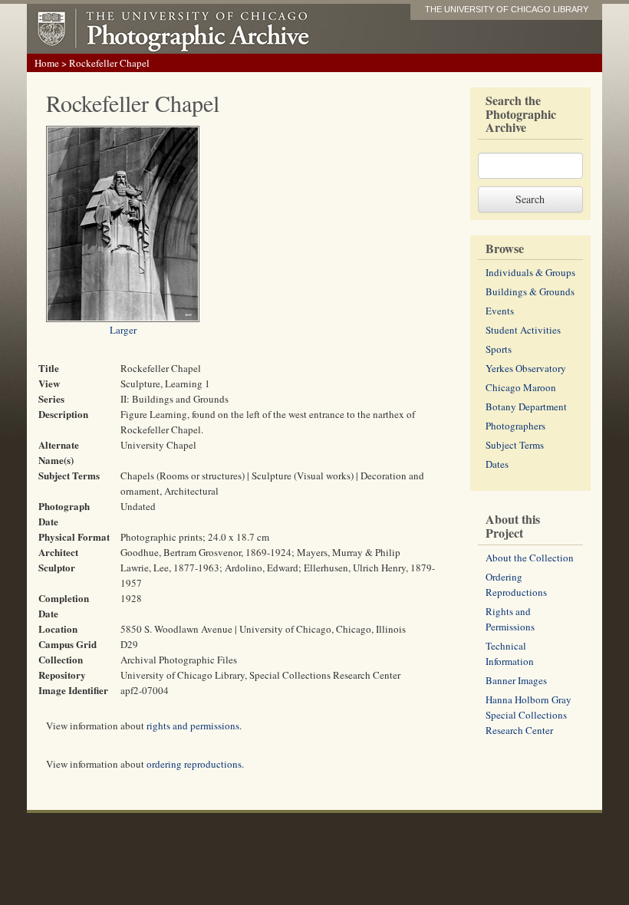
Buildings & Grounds (530, 291)
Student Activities (523, 330)
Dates (497, 464)
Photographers (515, 426)
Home (47, 63)
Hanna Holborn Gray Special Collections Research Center (528, 715)
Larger (123, 330)
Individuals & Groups (530, 272)
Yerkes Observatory (526, 368)
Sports (499, 349)
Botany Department (526, 406)
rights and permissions (193, 725)
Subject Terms (515, 445)
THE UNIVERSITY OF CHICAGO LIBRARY (506, 9)
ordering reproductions (194, 764)
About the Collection (530, 557)
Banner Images (516, 680)
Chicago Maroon (521, 387)
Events (500, 311)
